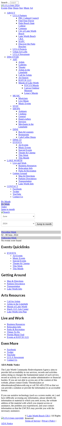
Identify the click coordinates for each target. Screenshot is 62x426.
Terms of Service (32, 421)
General (22, 116)
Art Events (23, 145)
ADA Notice (7, 423)
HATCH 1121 (24, 80)
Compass (22, 28)
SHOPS (16, 108)
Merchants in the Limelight (26, 125)
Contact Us (18, 196)
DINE (15, 129)
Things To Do (13, 332)
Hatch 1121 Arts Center (17, 309)
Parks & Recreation (27, 171)
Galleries (22, 64)
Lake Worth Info (26, 184)
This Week (23, 155)
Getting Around (20, 173)
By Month (6, 201)
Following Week (8, 238)
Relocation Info (25, 168)
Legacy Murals (31, 93)
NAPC (21, 41)
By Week (5, 204)
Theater (21, 67)
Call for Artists (25, 75)
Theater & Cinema (26, 152)
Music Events (24, 103)
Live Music (23, 101)
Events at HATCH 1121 (18, 337)
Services (22, 121)
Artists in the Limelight (24, 71)
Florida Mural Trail (15, 334)
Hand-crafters (24, 119)
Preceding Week (8, 232)
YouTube (17, 194)
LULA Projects (20, 49)
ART (15, 59)
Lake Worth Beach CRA (38, 415)
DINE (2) (17, 140)
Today (4, 207)
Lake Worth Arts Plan (17, 312)
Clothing (22, 114)
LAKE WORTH (14, 160)
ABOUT (11, 13)
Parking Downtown (27, 178)
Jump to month (8, 209)
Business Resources (27, 165)
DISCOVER (13, 57)
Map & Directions (26, 176)
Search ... (5, 2)
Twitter (16, 191)
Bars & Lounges (25, 132)
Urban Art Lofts (20, 51)
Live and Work (19, 163)
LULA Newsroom (21, 54)
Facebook (17, 189)
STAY (16, 106)
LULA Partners (20, 15)
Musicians (23, 98)
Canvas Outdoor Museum (31, 89)
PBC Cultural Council (28, 18)
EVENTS (17, 142)
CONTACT (12, 186)
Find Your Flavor (26, 20)
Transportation (25, 181)
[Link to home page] (10, 5)
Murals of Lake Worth (28, 83)
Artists (21, 62)
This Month (23, 158)
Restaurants (23, 134)
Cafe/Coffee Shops (27, 137)
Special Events (25, 150)
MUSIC (16, 95)
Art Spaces (23, 77)
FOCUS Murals (31, 85)
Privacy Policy (48, 421)
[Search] (5, 212)
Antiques (22, 111)
